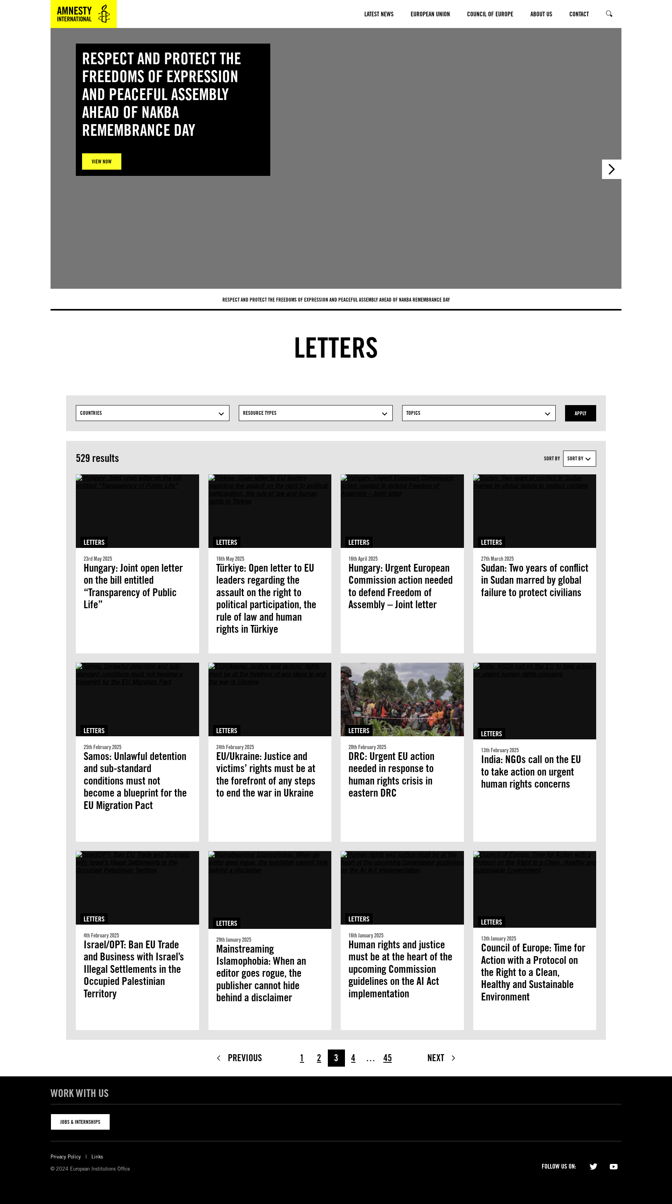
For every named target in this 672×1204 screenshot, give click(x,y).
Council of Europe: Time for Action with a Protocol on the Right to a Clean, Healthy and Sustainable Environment (533, 972)
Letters (94, 542)
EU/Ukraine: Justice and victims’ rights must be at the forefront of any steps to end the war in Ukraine (265, 774)
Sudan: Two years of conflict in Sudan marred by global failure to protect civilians (534, 580)
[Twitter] (593, 1166)
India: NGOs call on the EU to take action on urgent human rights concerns (531, 771)
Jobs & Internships (80, 1122)
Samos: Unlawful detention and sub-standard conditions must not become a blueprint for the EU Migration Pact (135, 780)
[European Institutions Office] (84, 14)
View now (102, 161)
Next (611, 169)
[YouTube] (613, 1166)
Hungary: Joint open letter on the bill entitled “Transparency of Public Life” (133, 586)
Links (97, 1157)
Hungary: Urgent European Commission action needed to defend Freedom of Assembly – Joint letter (400, 586)
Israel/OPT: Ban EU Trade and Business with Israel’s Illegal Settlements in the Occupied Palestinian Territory (134, 969)
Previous (245, 1058)
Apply (580, 413)
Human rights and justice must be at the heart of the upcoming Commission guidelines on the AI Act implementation (400, 969)
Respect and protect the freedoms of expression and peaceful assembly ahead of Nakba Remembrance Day (336, 300)
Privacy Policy (66, 1157)
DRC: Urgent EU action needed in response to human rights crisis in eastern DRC (391, 774)
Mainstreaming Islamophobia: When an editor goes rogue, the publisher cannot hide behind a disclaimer (261, 973)
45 (387, 1058)
